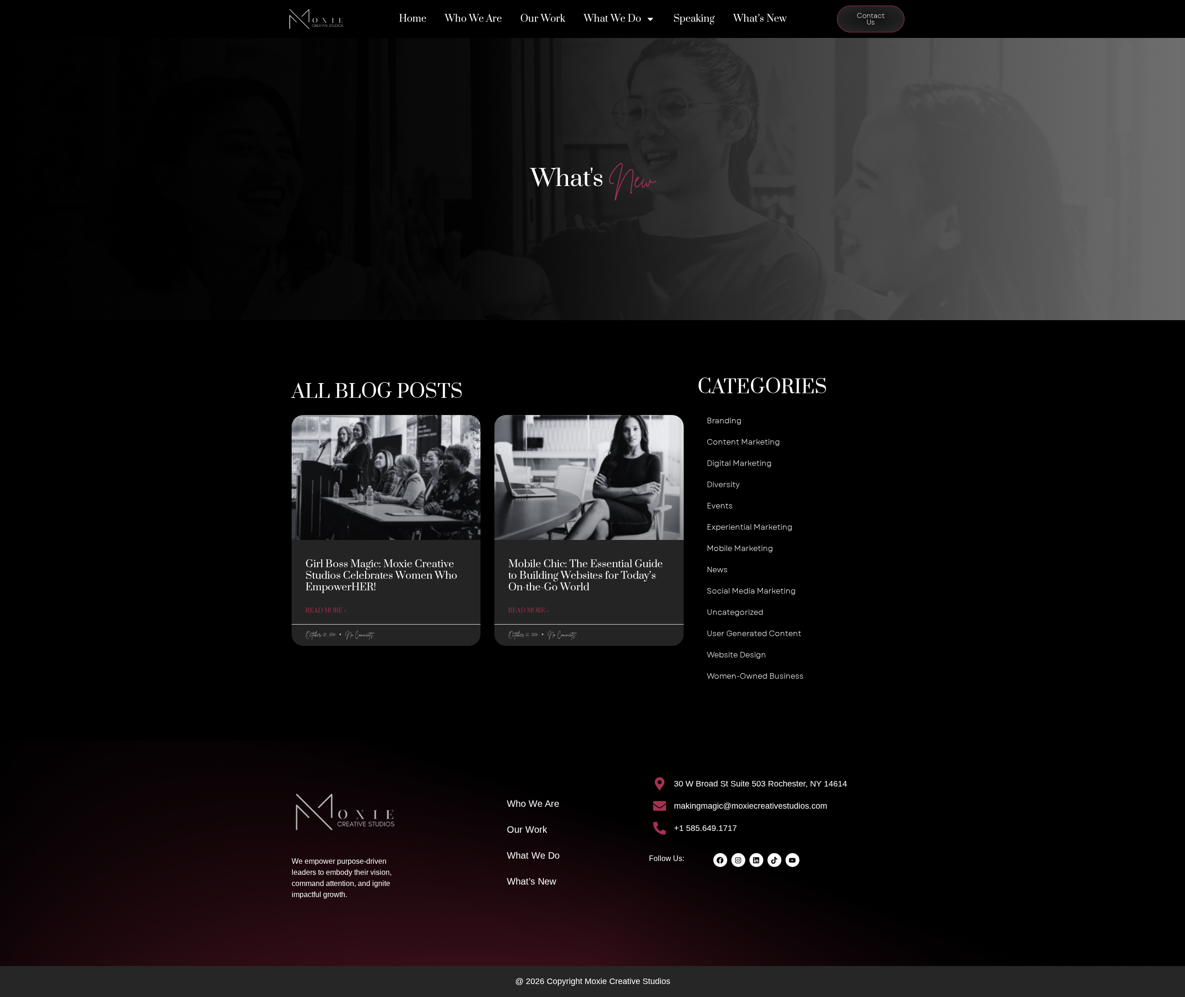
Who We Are (473, 18)
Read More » (326, 610)
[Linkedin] (756, 860)
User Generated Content (754, 633)
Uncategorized (735, 612)
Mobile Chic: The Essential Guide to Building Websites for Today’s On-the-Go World (585, 575)
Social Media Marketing (751, 591)
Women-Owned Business (755, 676)
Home (412, 18)
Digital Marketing (739, 463)
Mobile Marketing (740, 548)
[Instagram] (738, 860)
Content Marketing (743, 442)
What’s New (759, 18)
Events (720, 506)
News (717, 569)
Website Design (736, 655)
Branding (724, 420)
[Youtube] (792, 860)
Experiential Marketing (749, 527)
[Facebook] (720, 860)
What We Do (612, 18)
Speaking (694, 18)
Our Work (542, 18)
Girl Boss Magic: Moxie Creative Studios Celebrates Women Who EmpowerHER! (381, 575)
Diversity (723, 484)
